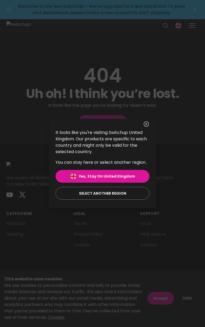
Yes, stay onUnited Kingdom (107, 176)
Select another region (102, 193)
